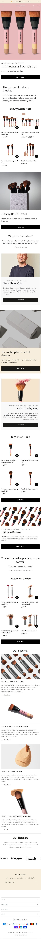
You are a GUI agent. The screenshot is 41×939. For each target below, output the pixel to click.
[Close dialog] (39, 457)
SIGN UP (20, 479)
